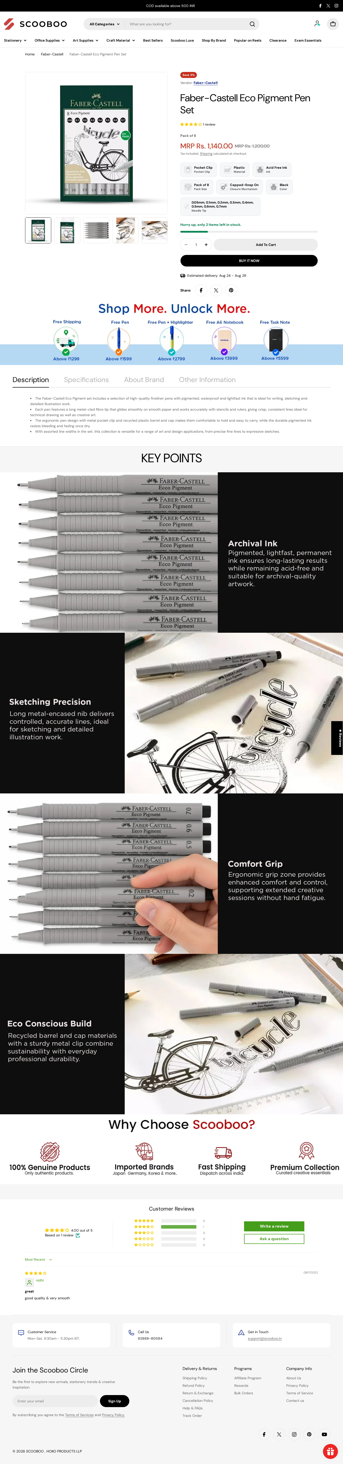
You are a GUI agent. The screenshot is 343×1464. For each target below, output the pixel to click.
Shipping (206, 154)
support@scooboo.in (265, 1338)
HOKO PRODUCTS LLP (64, 1451)
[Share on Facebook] (201, 290)
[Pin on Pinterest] (231, 290)
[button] (191, 124)
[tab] (31, 381)
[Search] (252, 24)
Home (30, 54)
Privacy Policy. (113, 1415)
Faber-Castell (52, 54)
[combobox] (171, 24)
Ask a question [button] (274, 1238)
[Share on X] (216, 290)
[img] (35, 1273)
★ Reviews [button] (340, 738)
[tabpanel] (171, 415)
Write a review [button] (274, 1226)
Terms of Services (79, 1415)
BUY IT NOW (249, 260)
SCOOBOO (35, 1451)
